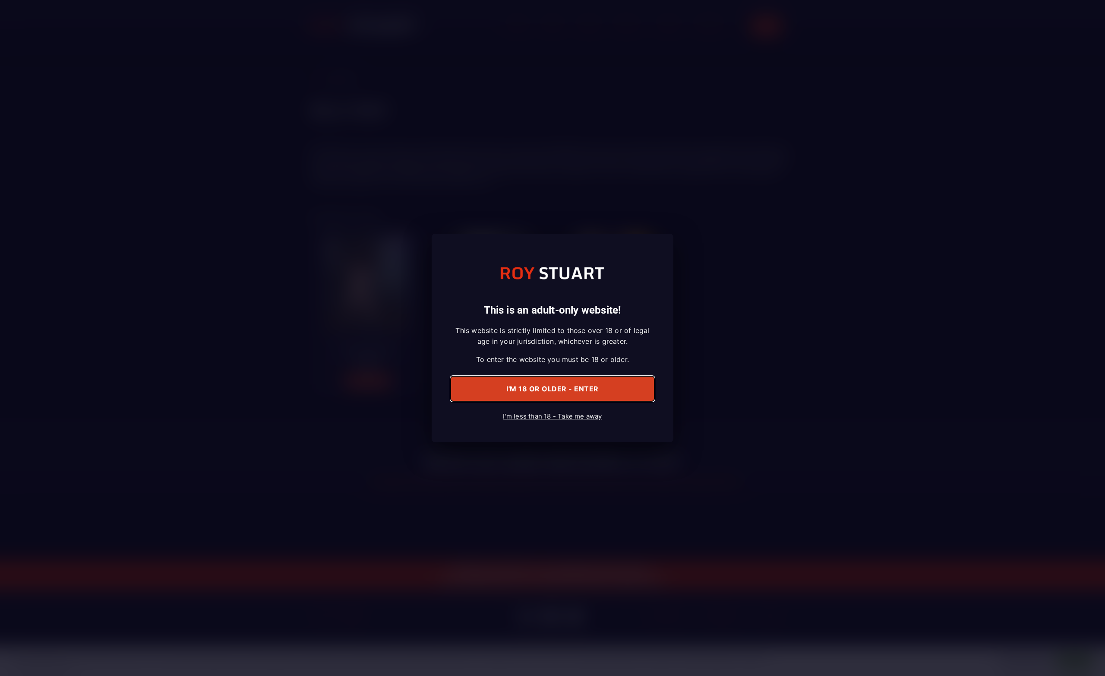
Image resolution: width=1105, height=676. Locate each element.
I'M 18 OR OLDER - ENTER (552, 388)
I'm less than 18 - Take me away (552, 416)
